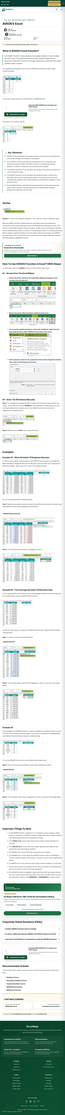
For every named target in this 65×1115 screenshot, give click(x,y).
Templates (48, 1083)
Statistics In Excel (13, 977)
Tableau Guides (16, 1086)
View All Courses (32, 913)
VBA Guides (16, 1080)
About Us (16, 1064)
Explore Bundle (32, 255)
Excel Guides (16, 1078)
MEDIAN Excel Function (14, 987)
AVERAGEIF (33, 877)
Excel (9, 20)
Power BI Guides (16, 1083)
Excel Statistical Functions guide (21, 1014)
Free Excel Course (48, 1067)
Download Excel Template (17, 114)
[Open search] (57, 9)
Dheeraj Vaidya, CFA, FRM (15, 34)
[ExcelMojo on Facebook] (38, 1101)
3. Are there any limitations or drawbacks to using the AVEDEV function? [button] (31, 939)
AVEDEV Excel (31, 20)
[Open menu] (61, 9)
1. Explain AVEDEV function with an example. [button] (21, 929)
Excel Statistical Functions (19, 20)
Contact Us (16, 1067)
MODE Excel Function (14, 990)
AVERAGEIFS (43, 877)
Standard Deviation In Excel (16, 984)
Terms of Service (48, 1089)
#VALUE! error (17, 846)
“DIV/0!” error (16, 841)
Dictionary (48, 1080)
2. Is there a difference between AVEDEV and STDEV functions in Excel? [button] (30, 934)
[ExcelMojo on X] (34, 1101)
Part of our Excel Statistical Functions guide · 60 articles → (22, 44)
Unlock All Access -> (54, 4)
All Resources (16, 1069)
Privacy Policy (49, 1086)
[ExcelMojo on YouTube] (30, 1101)
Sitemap (42, 1106)
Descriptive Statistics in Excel (17, 980)
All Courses (48, 1064)
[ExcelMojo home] (8, 9)
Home (5, 20)
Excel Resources (42, 1014)
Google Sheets (16, 1089)
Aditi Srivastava (12, 30)
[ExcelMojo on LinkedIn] (26, 1101)
